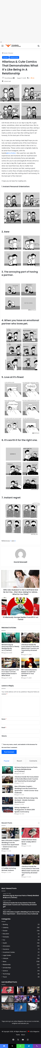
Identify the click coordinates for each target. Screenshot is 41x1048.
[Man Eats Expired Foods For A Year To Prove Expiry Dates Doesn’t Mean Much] (11, 663)
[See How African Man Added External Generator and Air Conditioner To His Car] (7, 1006)
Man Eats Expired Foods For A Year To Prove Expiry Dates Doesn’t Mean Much (10, 672)
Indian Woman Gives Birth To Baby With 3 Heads (29, 842)
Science (5, 971)
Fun (4, 940)
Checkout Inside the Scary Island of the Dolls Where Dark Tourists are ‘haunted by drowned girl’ (30, 648)
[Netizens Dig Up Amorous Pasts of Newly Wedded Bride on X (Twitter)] (11, 638)
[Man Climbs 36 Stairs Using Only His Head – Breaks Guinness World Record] (7, 800)
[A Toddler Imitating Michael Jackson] (10, 860)
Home (5, 53)
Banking (5, 924)
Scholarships (7, 967)
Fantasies (6, 937)
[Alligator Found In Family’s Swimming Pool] (20, 1007)
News (4, 961)
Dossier (10, 53)
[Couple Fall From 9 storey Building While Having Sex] (7, 998)
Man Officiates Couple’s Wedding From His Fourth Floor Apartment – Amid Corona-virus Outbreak (26, 789)
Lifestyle (5, 958)
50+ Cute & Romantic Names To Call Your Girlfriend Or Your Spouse (29, 672)
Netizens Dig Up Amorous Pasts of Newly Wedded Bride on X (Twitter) (10, 647)
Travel (5, 977)
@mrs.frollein (11, 153)
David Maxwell (9, 78)
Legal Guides (7, 955)
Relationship (14, 57)
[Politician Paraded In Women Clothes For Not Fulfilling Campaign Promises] (33, 998)
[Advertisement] (20, 20)
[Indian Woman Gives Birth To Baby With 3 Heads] (30, 833)
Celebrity (5, 927)
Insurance (6, 949)
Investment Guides (9, 952)
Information (6, 946)
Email (4, 727)
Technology (6, 974)
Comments (33, 761)
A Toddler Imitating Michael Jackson (9, 869)
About (23, 1034)
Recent (19, 761)
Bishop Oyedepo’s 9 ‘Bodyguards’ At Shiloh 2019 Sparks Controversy (25, 810)
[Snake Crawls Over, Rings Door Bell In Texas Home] (33, 1006)
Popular (6, 761)
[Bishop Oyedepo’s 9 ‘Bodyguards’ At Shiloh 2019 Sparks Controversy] (7, 810)
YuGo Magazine (34, 1031)
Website (4, 736)
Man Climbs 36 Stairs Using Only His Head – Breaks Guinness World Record (26, 800)
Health (5, 943)
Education (6, 933)
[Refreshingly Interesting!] (13, 45)
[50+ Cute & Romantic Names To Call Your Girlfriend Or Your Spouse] (30, 663)
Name (4, 719)
